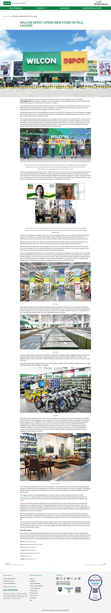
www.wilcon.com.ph (30, 541)
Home (4, 16)
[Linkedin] (75, 578)
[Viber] (72, 578)
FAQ (31, 600)
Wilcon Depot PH (35, 553)
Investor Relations (92, 8)
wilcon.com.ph (7, 575)
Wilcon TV (28, 556)
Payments (32, 581)
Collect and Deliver (35, 583)
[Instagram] (61, 578)
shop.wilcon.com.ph (25, 497)
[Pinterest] (79, 578)
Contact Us (33, 598)
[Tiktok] (65, 578)
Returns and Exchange (36, 586)
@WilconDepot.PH (31, 547)
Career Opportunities (9, 578)
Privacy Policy (33, 591)
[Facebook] (57, 578)
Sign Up (32, 578)
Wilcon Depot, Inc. (30, 559)
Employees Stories (8, 581)
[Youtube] (68, 578)
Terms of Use (34, 595)
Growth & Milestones (9, 583)
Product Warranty (35, 588)
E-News (9, 16)
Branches (65, 8)
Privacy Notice (34, 593)
